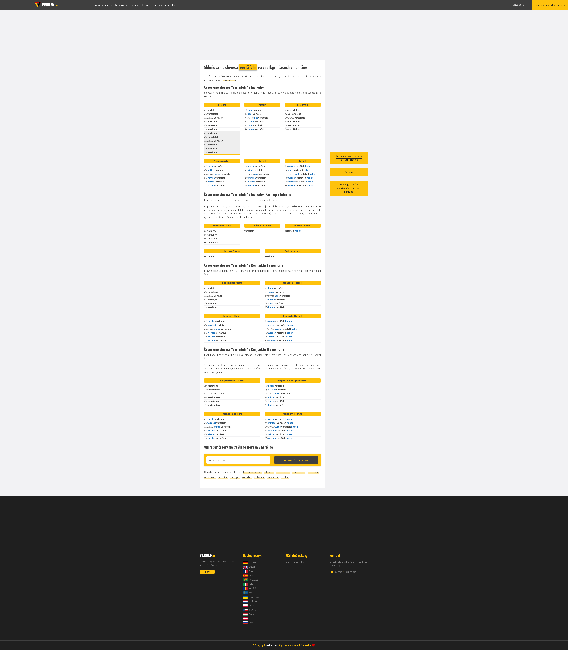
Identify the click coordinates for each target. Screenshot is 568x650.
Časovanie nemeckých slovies (550, 5)
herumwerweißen (252, 472)
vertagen (235, 477)
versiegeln (313, 472)
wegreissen (273, 477)
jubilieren (269, 472)
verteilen (247, 477)
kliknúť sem (229, 80)
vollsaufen (259, 477)
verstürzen (210, 477)
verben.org (271, 645)
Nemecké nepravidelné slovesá (111, 5)
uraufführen (298, 472)
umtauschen (283, 472)
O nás (207, 572)
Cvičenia (133, 5)
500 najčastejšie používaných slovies (159, 5)
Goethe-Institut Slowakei (297, 562)
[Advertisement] (284, 35)
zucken (285, 477)
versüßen (223, 477)
